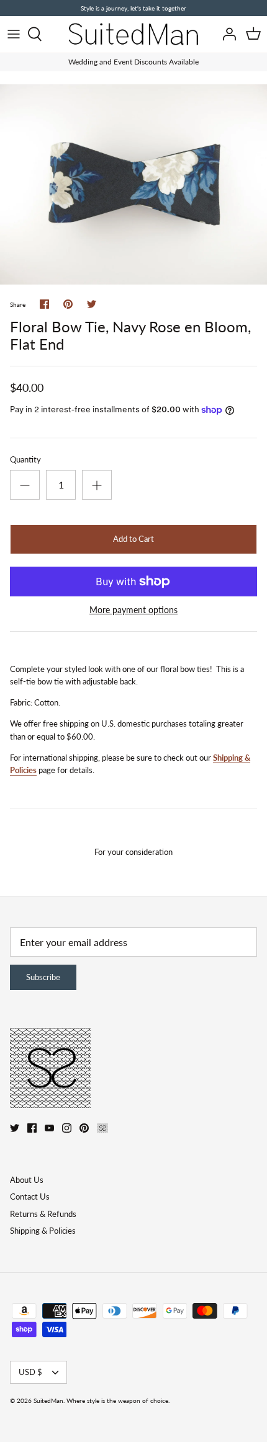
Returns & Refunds (43, 1214)
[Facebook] (32, 1128)
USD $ (30, 1372)
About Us (26, 1180)
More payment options (133, 610)
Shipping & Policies (43, 1231)
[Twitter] (14, 1128)
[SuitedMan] (133, 34)
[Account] (226, 34)
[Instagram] (66, 1128)
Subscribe (43, 977)
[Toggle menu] (13, 34)
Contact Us (30, 1196)
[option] (133, 184)
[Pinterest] (84, 1128)
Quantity (25, 459)
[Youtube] (49, 1128)
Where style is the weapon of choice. (118, 1400)
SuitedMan (48, 1400)
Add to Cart (133, 539)
